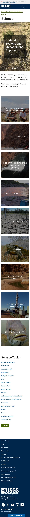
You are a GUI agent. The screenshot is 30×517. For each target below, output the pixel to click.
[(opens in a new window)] (3, 505)
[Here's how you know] (15, 2)
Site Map (3, 454)
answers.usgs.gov (6, 511)
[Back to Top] (24, 511)
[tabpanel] (15, 46)
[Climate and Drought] (15, 221)
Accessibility (5, 441)
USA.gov (3, 464)
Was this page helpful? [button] (16, 515)
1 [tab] (12, 68)
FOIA (2, 444)
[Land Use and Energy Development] (15, 305)
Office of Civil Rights (7, 481)
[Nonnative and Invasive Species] (15, 333)
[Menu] (27, 7)
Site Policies (4, 447)
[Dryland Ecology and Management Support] (15, 109)
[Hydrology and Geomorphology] (15, 277)
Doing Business (5, 474)
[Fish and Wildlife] (15, 249)
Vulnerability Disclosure (8, 467)
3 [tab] (17, 68)
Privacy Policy (5, 451)
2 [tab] (15, 68)
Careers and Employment (8, 471)
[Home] (5, 8)
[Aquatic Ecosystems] (15, 193)
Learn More (10, 55)
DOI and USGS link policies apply (10, 457)
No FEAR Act (5, 461)
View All (5, 425)
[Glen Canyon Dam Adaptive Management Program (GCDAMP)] (15, 165)
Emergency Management (8, 477)
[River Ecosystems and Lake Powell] (15, 137)
